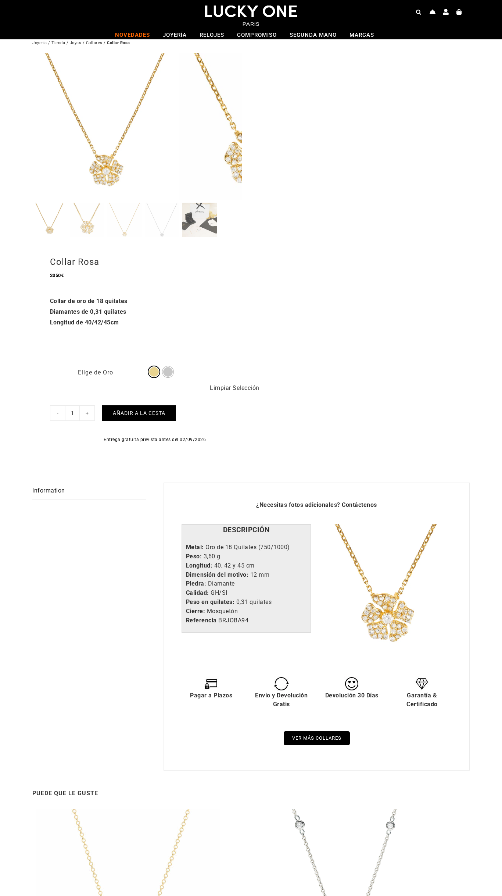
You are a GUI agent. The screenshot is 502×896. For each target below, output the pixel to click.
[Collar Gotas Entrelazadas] (128, 813)
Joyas (76, 42)
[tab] (246, 530)
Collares (94, 42)
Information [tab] (48, 490)
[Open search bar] (418, 12)
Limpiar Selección (234, 387)
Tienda (58, 42)
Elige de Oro (95, 372)
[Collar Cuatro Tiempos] (346, 813)
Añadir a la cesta (139, 413)
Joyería (39, 42)
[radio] (153, 371)
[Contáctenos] (433, 12)
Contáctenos (359, 504)
